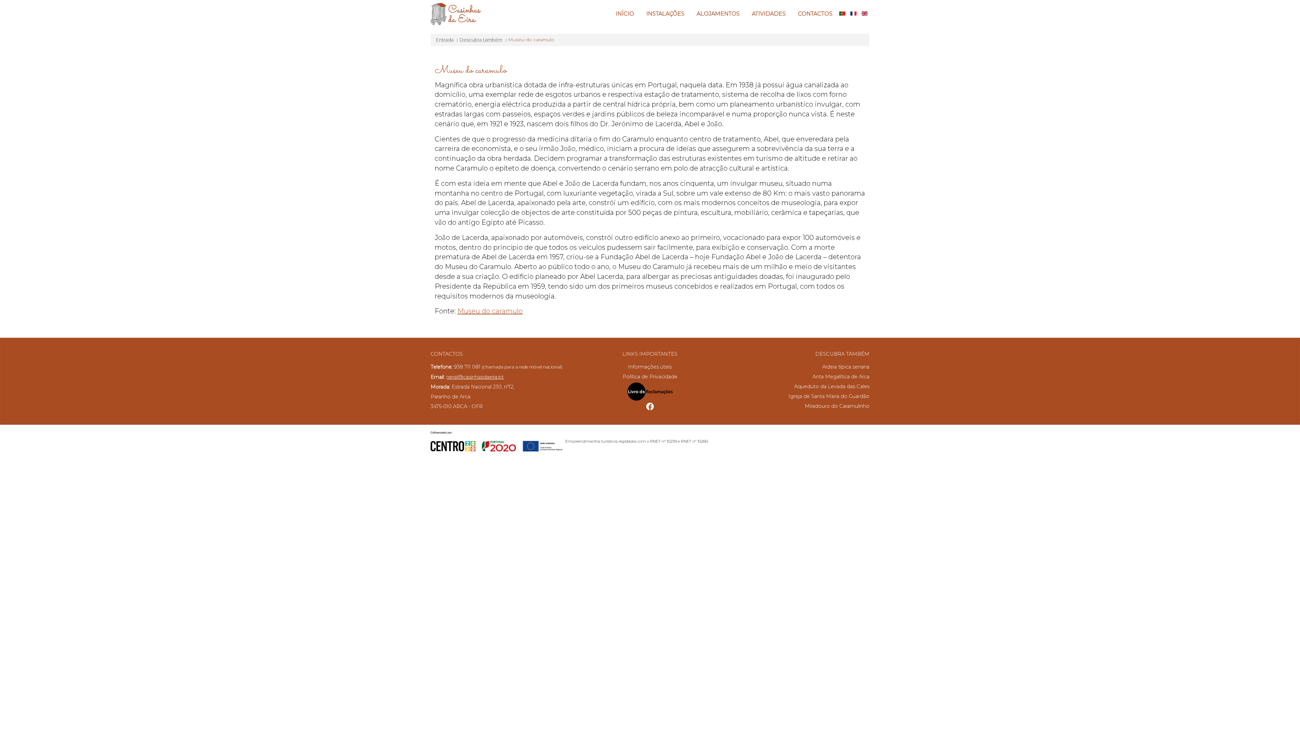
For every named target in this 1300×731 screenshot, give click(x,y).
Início (625, 13)
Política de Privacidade (650, 377)
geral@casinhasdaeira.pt (475, 377)
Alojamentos (718, 13)
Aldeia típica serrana (845, 367)
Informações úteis (650, 367)
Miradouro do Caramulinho (837, 406)
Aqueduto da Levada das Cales (831, 386)
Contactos (815, 13)
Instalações (665, 13)
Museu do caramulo (490, 311)
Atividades (769, 13)
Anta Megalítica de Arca (840, 377)
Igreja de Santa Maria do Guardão (828, 396)
